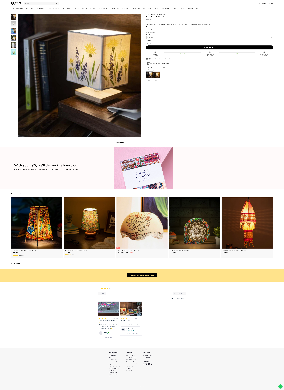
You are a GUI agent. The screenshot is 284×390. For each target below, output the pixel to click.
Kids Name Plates (41, 8)
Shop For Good (165, 8)
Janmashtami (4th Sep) (17, 8)
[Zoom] (79, 75)
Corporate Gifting (193, 8)
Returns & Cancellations (132, 364)
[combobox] (41, 3)
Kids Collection (113, 370)
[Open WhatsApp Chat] (280, 386)
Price (147, 27)
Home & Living (66, 8)
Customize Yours (209, 47)
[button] (152, 22)
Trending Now (103, 8)
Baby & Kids (76, 8)
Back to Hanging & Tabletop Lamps (143, 275)
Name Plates (29, 8)
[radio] (149, 76)
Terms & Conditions (131, 359)
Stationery (93, 8)
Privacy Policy (129, 366)
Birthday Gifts (136, 8)
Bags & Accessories (54, 8)
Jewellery (84, 8)
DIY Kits (111, 357)
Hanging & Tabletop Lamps (158, 14)
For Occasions (147, 8)
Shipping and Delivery (132, 361)
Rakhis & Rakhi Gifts (114, 379)
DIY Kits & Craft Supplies (178, 8)
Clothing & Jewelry (114, 374)
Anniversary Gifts (114, 8)
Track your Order (130, 355)
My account (129, 370)
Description (120, 142)
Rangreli (148, 19)
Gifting (156, 8)
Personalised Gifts (114, 368)
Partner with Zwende (131, 357)
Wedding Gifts (126, 8)
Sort (172, 298)
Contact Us (129, 368)
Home (147, 14)
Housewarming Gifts (114, 366)
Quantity (149, 40)
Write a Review (181, 293)
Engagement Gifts (114, 364)
